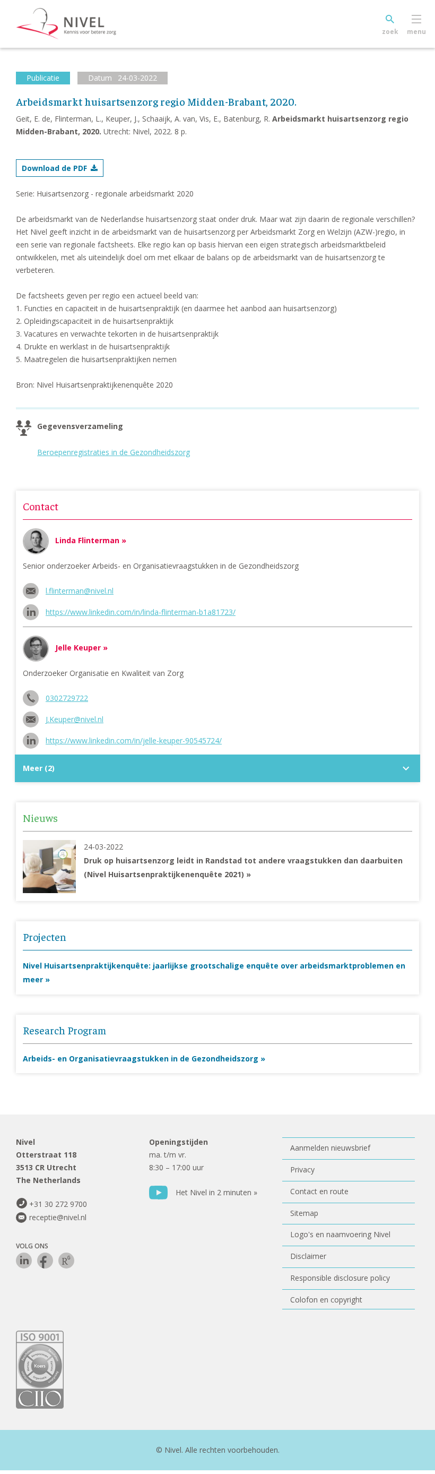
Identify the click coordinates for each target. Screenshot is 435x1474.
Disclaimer (308, 1256)
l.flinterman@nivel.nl (80, 591)
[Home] (82, 24)
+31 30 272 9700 (58, 1204)
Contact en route (319, 1191)
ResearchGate (66, 1261)
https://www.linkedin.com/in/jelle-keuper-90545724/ (134, 740)
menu (416, 31)
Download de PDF (54, 168)
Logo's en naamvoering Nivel (340, 1234)
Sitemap (304, 1213)
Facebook (45, 1261)
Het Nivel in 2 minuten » (216, 1192)
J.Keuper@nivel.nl (74, 719)
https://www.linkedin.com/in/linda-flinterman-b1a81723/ (141, 612)
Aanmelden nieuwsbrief (330, 1148)
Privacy (302, 1169)
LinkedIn (24, 1261)
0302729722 (67, 698)
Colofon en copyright (326, 1300)
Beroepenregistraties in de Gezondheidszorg (113, 452)
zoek (390, 31)
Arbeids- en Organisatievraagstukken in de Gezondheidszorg (140, 1058)
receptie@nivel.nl (57, 1217)
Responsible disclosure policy (340, 1278)
